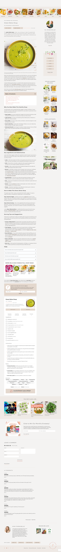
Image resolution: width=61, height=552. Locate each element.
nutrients (14, 183)
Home (5, 20)
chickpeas (10, 236)
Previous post (28, 519)
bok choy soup (18, 89)
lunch (6, 241)
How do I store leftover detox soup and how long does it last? (14, 249)
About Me (50, 45)
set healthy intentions (16, 84)
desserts (24, 78)
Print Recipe (13, 309)
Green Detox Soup (9, 103)
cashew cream (13, 231)
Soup (11, 20)
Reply (5, 477)
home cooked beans (13, 234)
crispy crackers (18, 229)
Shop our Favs (29, 542)
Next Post (33, 519)
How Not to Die (10, 171)
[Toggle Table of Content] (35, 94)
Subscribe (37, 542)
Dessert (50, 66)
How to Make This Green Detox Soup (12, 99)
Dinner (50, 63)
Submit (20, 293)
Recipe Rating (19, 459)
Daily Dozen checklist (11, 175)
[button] (24, 28)
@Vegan (19, 391)
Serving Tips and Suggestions (11, 100)
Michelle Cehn (17, 25)
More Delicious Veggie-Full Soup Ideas (13, 102)
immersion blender (12, 210)
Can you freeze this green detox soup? (10, 252)
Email (5, 451)
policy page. (11, 73)
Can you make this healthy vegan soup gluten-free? (12, 259)
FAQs (7, 101)
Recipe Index (50, 72)
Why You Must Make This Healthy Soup (13, 96)
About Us (14, 542)
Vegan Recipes (8, 20)
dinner (9, 241)
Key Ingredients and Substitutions (12, 97)
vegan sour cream (30, 229)
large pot (26, 196)
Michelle (5, 504)
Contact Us (21, 542)
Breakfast (50, 58)
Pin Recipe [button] (28, 309)
